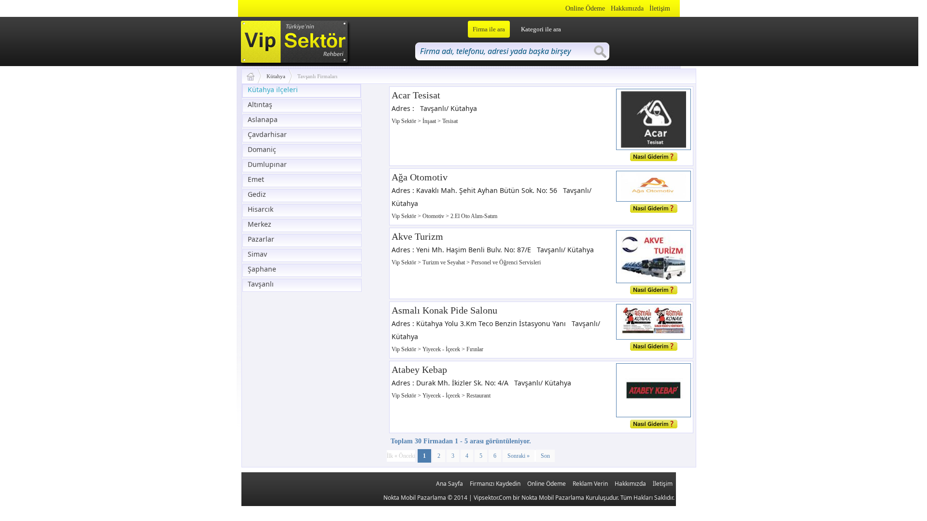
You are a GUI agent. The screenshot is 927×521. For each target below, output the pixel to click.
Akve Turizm (417, 236)
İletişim (659, 8)
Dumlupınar (267, 164)
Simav (257, 254)
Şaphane (262, 269)
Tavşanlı (261, 283)
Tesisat (450, 121)
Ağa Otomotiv (420, 177)
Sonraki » (518, 455)
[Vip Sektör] (254, 76)
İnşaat (429, 121)
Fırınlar (474, 349)
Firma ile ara (489, 29)
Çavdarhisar (267, 134)
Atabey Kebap (419, 369)
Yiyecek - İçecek (442, 349)
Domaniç (262, 149)
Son (545, 455)
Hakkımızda (627, 8)
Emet (256, 179)
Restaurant (478, 395)
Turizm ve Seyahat (444, 262)
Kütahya (276, 76)
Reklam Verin (590, 484)
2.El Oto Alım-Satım (473, 216)
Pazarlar (261, 239)
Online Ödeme (585, 8)
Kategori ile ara (541, 29)
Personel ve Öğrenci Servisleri (506, 262)
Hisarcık (260, 209)
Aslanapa (263, 119)
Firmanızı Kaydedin (495, 484)
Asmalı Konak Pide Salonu (444, 310)
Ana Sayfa (449, 484)
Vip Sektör (405, 121)
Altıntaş (260, 104)
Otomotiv (434, 216)
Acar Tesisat (416, 95)
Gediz (257, 194)
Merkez (259, 224)
